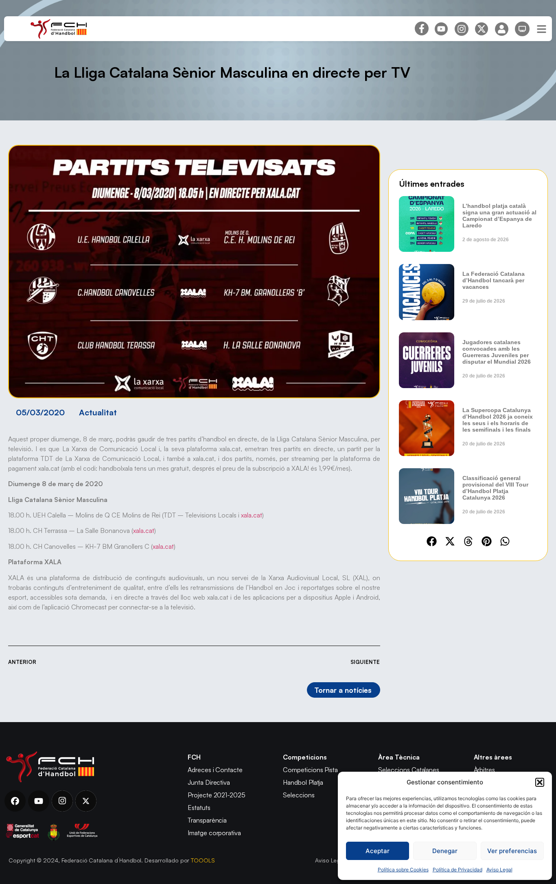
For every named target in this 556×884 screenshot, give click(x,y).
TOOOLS (203, 860)
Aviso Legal (499, 870)
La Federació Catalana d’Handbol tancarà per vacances (493, 280)
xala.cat (251, 515)
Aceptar (378, 851)
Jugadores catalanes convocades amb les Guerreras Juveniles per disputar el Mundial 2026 (496, 352)
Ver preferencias (512, 851)
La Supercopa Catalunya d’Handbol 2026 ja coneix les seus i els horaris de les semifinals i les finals (497, 420)
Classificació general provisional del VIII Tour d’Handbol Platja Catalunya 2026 (495, 488)
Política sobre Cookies (403, 870)
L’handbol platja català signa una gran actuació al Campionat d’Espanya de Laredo (499, 216)
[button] (540, 782)
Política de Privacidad (457, 870)
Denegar (444, 851)
